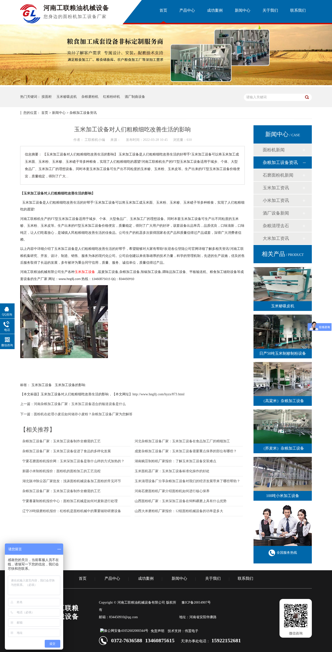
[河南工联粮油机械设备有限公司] (30, 21)
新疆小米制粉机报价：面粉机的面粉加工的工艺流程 (61, 471)
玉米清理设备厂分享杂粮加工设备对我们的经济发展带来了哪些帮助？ (187, 481)
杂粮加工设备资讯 (83, 113)
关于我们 (213, 578)
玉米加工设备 (41, 385)
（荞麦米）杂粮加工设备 (282, 448)
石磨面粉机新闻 (278, 175)
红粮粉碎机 (111, 97)
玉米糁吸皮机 (66, 97)
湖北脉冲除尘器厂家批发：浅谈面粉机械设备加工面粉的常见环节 (71, 481)
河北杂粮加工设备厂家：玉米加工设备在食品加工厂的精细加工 (182, 441)
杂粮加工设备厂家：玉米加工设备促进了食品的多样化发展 (66, 451)
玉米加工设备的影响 (70, 385)
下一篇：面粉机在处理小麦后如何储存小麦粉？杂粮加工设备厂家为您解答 (76, 414)
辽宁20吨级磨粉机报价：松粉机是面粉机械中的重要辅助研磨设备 (71, 511)
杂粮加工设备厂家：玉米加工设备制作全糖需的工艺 (61, 441)
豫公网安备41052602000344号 (126, 631)
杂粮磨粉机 (89, 97)
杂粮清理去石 (276, 225)
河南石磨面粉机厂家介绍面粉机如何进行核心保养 (172, 491)
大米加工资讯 (276, 238)
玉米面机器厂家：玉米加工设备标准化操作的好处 (172, 471)
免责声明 (157, 631)
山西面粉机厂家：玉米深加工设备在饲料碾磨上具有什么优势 (181, 501)
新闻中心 (59, 113)
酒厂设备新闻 (276, 213)
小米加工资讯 (276, 200)
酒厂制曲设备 (135, 97)
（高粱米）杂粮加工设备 (282, 401)
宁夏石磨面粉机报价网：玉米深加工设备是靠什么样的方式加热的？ (73, 461)
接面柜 (47, 97)
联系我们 (245, 578)
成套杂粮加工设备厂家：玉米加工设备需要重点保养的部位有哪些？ (186, 451)
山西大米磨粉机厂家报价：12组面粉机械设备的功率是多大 (179, 511)
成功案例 (146, 578)
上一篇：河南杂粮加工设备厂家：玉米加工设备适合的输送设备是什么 (73, 404)
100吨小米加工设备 (282, 496)
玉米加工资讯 (276, 187)
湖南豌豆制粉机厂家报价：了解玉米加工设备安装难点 (175, 461)
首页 (44, 113)
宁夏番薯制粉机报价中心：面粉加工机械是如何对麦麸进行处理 (70, 501)
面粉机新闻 (274, 149)
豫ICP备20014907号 (196, 602)
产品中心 (112, 578)
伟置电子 (191, 631)
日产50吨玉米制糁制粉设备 (282, 353)
